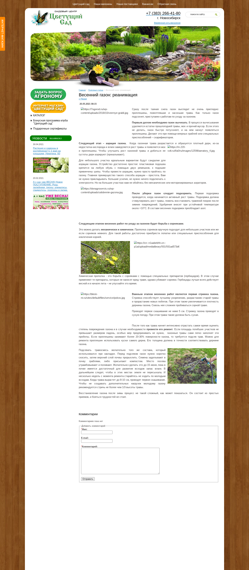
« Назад (83, 99)
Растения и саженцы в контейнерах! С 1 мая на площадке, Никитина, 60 (47, 151)
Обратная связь (167, 4)
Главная (82, 90)
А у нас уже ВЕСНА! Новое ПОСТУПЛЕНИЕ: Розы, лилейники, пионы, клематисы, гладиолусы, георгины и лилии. (50, 186)
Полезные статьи (95, 90)
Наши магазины (103, 4)
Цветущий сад (81, 4)
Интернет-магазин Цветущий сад (2, 34)
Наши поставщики (127, 4)
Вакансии (147, 4)
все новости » (56, 138)
